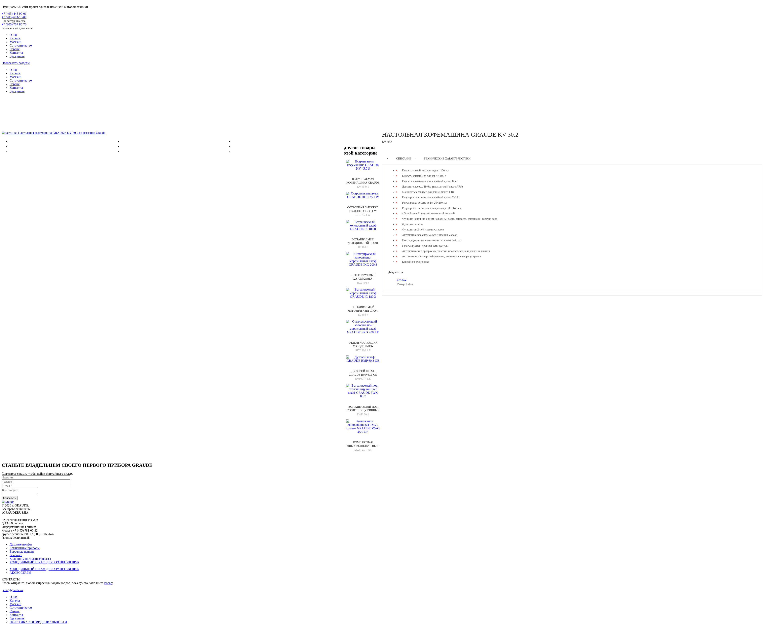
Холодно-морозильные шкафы (30, 558)
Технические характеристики (447, 158)
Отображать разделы (16, 63)
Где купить (17, 56)
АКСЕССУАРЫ (20, 572)
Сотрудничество (21, 45)
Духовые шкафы (21, 544)
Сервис (14, 49)
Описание (403, 158)
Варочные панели (22, 551)
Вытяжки (16, 555)
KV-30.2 (401, 279)
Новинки (382, 109)
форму (108, 583)
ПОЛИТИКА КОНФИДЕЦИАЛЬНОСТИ (38, 622)
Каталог (15, 38)
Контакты (16, 52)
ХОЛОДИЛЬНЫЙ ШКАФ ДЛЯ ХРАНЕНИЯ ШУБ (44, 562)
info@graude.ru (13, 590)
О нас (13, 34)
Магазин (15, 42)
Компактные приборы (25, 548)
